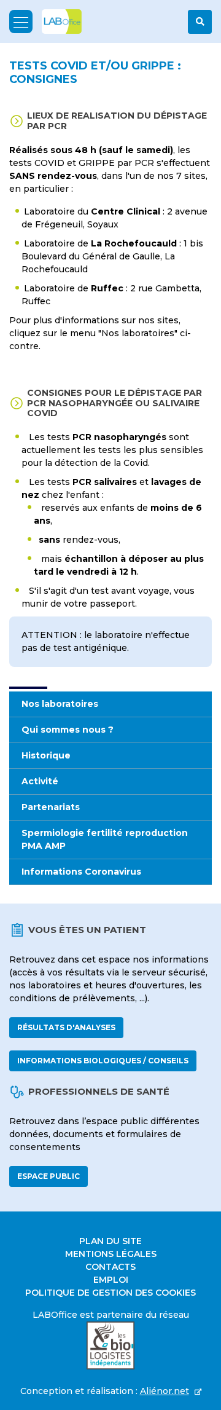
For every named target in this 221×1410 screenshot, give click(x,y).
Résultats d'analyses (66, 1027)
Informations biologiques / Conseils (102, 1060)
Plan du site (110, 1241)
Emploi (110, 1279)
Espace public (48, 1176)
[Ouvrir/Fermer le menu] (21, 21)
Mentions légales (111, 1253)
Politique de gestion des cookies (110, 1292)
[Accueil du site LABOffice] (57, 21)
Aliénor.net (164, 1390)
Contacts (110, 1266)
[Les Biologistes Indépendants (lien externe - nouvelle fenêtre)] (110, 1345)
